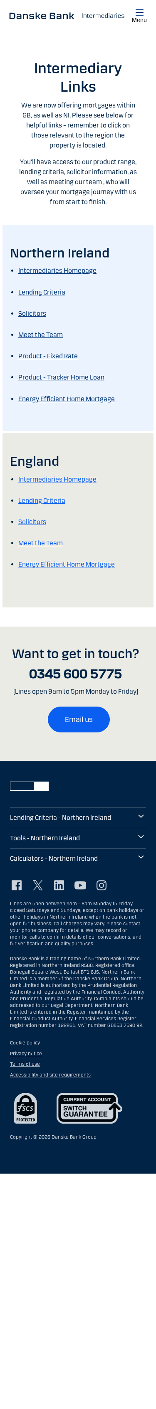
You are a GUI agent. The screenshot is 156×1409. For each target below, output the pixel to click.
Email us (79, 719)
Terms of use (25, 1064)
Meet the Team (40, 335)
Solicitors (32, 313)
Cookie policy (25, 1043)
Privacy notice (26, 1054)
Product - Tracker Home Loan (61, 377)
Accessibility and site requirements (50, 1075)
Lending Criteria (41, 292)
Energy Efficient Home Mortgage (66, 399)
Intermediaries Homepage (57, 271)
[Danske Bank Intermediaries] (66, 15)
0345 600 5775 (75, 674)
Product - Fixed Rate (48, 356)
